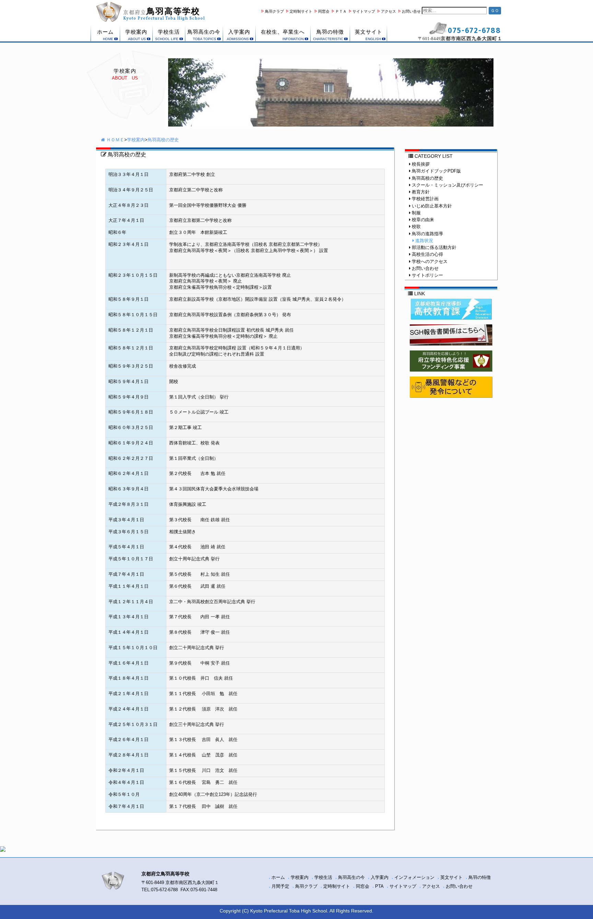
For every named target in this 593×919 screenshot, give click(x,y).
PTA (379, 886)
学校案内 (136, 140)
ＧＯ (495, 10)
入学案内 (379, 877)
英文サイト (451, 877)
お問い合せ (411, 11)
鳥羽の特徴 (479, 877)
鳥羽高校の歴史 (163, 140)
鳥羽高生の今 (351, 877)
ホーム (278, 877)
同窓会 (323, 11)
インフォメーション (414, 877)
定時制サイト (301, 11)
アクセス (388, 11)
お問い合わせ (459, 886)
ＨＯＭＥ (114, 140)
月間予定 (280, 886)
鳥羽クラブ (274, 11)
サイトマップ (363, 11)
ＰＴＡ (341, 11)
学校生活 (323, 877)
